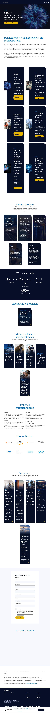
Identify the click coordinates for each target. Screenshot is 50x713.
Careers (38, 697)
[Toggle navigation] (49, 2)
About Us (38, 695)
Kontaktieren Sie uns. (10, 22)
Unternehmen (14, 706)
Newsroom (21, 706)
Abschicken (19, 617)
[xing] (14, 693)
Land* (16, 598)
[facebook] (7, 693)
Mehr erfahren (17, 134)
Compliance (37, 706)
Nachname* (17, 584)
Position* (17, 589)
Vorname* (17, 579)
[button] (45, 2)
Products (28, 697)
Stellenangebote (29, 706)
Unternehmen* (18, 594)
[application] (25, 710)
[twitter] (12, 693)
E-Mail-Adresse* (18, 603)
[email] (5, 693)
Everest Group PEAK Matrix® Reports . (31, 683)
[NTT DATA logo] (4, 2)
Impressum (6, 706)
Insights (38, 692)
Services (5, 31)
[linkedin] (9, 693)
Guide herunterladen (18, 98)
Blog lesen (39, 98)
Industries (28, 692)
